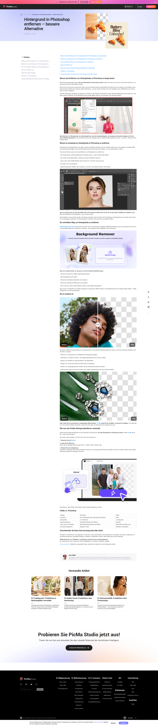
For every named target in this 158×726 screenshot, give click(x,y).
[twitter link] (36, 684)
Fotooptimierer (79, 688)
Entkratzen (107, 682)
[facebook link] (21, 684)
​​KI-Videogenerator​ (63, 688)
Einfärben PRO (79, 698)
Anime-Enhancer (79, 708)
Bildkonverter (107, 695)
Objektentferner (94, 685)
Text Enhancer (79, 692)
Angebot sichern (95, 2)
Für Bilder (119, 682)
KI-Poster (94, 688)
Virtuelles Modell (94, 698)
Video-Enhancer (79, 682)
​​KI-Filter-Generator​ (107, 688)
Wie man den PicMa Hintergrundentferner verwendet (77, 68)
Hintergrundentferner (94, 682)
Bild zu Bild (63, 685)
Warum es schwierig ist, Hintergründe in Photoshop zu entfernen (81, 59)
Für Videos (120, 685)
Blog (133, 692)
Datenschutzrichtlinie (119, 697)
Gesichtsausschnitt (107, 685)
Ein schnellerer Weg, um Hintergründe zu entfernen (76, 62)
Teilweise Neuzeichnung (94, 692)
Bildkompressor (107, 692)
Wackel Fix (79, 705)
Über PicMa (133, 685)
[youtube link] (31, 684)
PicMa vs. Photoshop (67, 71)
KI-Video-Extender (107, 698)
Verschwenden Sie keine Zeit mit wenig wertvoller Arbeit (78, 74)
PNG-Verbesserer (78, 695)
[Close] (155, 1)
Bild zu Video (63, 682)
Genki (133, 704)
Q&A (133, 682)
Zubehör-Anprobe (94, 695)
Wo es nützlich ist (66, 65)
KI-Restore (79, 685)
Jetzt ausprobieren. (65, 544)
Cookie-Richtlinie (119, 700)
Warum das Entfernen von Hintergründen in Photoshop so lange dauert (83, 56)
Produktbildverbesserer (94, 702)
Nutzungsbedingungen (120, 694)
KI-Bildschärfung (78, 702)
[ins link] (26, 684)
